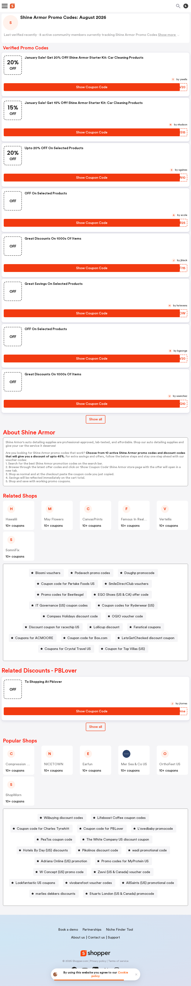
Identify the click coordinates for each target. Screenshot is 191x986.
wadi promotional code (149, 850)
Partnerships (91, 929)
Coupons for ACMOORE (34, 638)
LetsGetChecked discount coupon (148, 638)
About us (78, 937)
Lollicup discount (106, 627)
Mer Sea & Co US (134, 764)
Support (114, 937)
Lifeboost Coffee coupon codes (121, 817)
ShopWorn (13, 795)
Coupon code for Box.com (87, 638)
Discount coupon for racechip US (54, 627)
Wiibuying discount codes (63, 817)
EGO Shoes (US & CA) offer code (123, 594)
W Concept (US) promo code (62, 872)
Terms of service (118, 961)
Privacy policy (98, 961)
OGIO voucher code (127, 616)
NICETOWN (53, 764)
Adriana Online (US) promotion (64, 861)
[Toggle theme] (185, 6)
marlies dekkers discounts (55, 893)
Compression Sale (19, 764)
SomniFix (12, 550)
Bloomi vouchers (47, 573)
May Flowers (54, 519)
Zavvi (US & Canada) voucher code (124, 872)
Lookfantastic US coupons (35, 883)
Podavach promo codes (92, 573)
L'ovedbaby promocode (155, 828)
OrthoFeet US (169, 764)
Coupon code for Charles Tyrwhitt (43, 828)
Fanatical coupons (147, 627)
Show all (95, 419)
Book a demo (68, 929)
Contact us (96, 937)
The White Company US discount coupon (117, 839)
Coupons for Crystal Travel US (68, 648)
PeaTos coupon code (56, 839)
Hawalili (11, 519)
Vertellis (165, 519)
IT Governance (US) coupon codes (61, 605)
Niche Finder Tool (119, 929)
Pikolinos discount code (100, 850)
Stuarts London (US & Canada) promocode (122, 893)
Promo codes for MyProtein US (125, 861)
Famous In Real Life (136, 519)
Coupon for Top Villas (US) (125, 648)
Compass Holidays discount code (72, 616)
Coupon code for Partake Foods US (68, 583)
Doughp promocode (139, 573)
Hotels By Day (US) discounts (45, 850)
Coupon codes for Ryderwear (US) (128, 605)
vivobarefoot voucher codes (90, 883)
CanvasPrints (92, 519)
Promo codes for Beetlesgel (62, 594)
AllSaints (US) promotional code (150, 883)
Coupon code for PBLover (103, 828)
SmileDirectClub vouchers (128, 583)
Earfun (87, 764)
